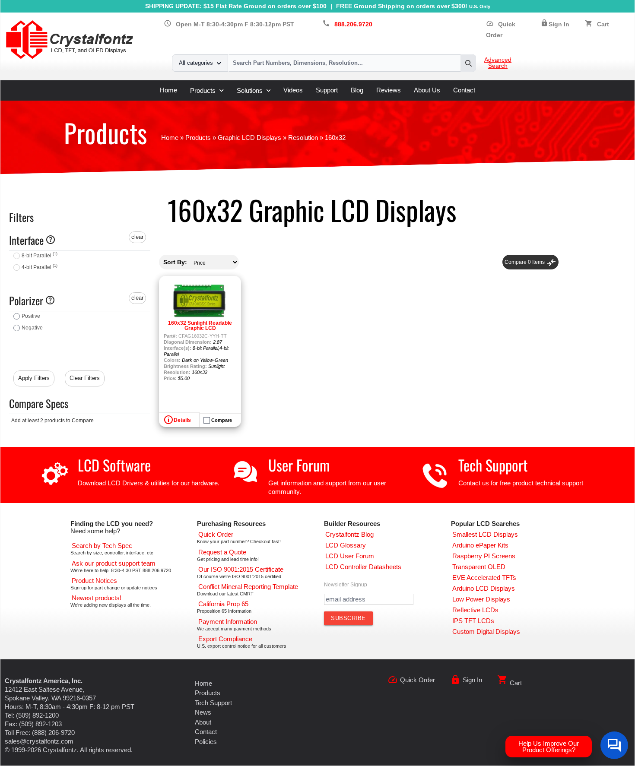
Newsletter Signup (345, 585)
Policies (206, 741)
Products (203, 90)
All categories (196, 63)
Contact (464, 90)
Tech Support (493, 465)
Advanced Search (497, 63)
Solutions (250, 90)
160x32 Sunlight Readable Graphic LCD (200, 325)
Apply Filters (34, 378)
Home (168, 90)
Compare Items (530, 262)
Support (327, 90)
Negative (32, 328)
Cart (603, 24)
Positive (31, 316)
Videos (293, 90)
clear (137, 237)
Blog (357, 90)
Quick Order (417, 680)
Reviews (388, 90)
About (203, 722)
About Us (427, 90)
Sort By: (175, 262)
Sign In (559, 24)
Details (182, 420)
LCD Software (114, 465)
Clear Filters (85, 378)
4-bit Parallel (39, 267)
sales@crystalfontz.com (39, 741)
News (203, 712)
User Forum (299, 465)
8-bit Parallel (39, 256)
